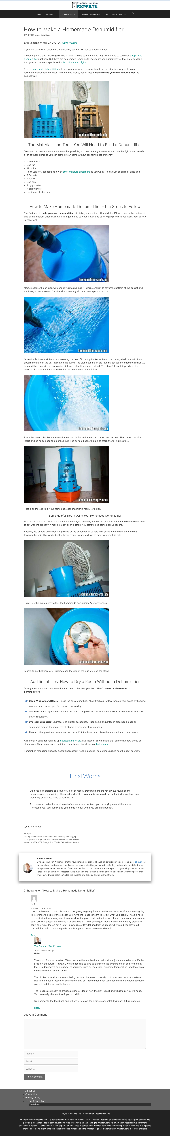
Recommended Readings (116, 14)
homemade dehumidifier (45, 69)
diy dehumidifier (35, 836)
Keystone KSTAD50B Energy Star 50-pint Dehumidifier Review (51, 842)
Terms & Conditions (35, 1101)
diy (25, 836)
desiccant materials (70, 740)
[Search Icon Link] (133, 14)
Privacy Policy (32, 1097)
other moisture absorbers (76, 171)
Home (38, 14)
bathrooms (102, 744)
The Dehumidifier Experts (47, 946)
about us (139, 862)
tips (76, 836)
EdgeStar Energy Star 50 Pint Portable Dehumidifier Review (53, 839)
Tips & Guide (67, 14)
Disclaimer (34, 1104)
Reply (34, 935)
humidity (69, 836)
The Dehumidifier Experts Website (94, 1113)
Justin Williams (69, 42)
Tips (29, 833)
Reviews (49, 14)
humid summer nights (74, 62)
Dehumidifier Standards (90, 14)
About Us (30, 1090)
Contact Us (31, 1094)
